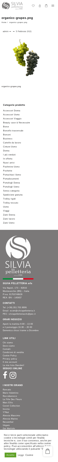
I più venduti (9, 155)
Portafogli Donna (11, 183)
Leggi (21, 455)
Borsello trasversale (13, 130)
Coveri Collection (11, 406)
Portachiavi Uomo (12, 175)
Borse (6, 126)
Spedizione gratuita (13, 195)
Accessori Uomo (11, 114)
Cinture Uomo (10, 147)
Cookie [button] (29, 455)
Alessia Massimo (11, 415)
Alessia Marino (10, 419)
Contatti (7, 349)
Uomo (6, 207)
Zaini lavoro (9, 219)
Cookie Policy (10, 355)
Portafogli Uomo (11, 187)
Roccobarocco (10, 396)
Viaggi (6, 211)
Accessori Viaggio (12, 118)
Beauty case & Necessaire (16, 122)
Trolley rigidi (9, 199)
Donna (6, 151)
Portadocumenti (11, 179)
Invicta (6, 409)
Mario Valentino (10, 393)
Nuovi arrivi (9, 163)
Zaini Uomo (9, 223)
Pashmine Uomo (11, 167)
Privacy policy (10, 359)
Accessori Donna (11, 110)
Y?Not (6, 412)
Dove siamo (9, 346)
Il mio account (10, 362)
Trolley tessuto (10, 203)
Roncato (7, 389)
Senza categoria (11, 191)
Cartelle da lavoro (12, 143)
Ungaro (6, 425)
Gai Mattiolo (9, 428)
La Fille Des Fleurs (12, 399)
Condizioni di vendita (13, 352)
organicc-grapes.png (17, 18)
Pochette (7, 171)
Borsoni (7, 134)
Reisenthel (8, 422)
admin (6, 31)
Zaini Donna (9, 215)
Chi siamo (8, 342)
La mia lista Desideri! (13, 365)
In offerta (7, 159)
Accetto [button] (10, 455)
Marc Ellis (8, 402)
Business (7, 139)
